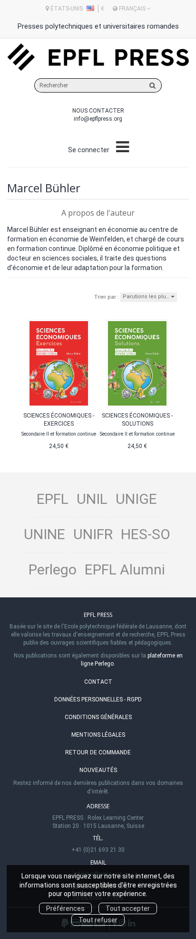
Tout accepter (128, 908)
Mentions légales (98, 734)
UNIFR (93, 534)
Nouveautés (98, 770)
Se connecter (88, 150)
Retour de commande (98, 752)
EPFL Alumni (125, 569)
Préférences (65, 908)
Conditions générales (98, 717)
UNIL (92, 498)
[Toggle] (122, 147)
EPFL (53, 498)
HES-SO (145, 534)
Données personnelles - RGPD (98, 699)
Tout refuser (98, 920)
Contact (98, 681)
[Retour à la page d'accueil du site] (98, 57)
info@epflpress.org (98, 118)
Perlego (53, 569)
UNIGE (136, 498)
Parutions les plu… (147, 296)
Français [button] (132, 8)
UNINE (44, 534)
